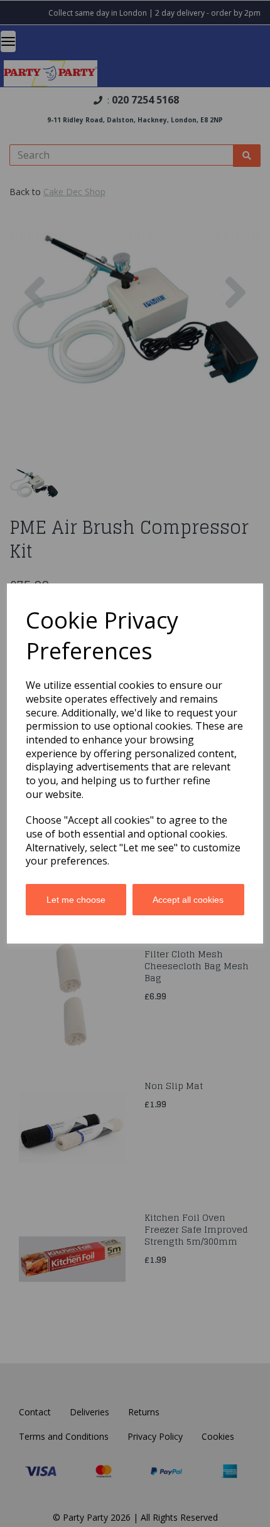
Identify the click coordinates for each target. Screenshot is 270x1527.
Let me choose (75, 900)
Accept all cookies (188, 900)
